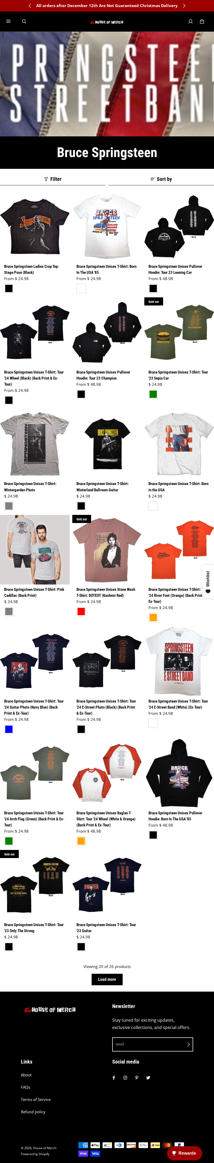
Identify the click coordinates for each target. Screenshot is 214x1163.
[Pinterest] (136, 1077)
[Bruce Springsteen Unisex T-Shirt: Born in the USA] (179, 444)
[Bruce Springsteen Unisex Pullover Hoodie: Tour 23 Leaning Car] (179, 226)
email (120, 1044)
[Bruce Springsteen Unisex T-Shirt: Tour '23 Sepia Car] (179, 332)
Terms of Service (36, 1099)
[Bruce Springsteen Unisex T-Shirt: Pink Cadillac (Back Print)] (35, 550)
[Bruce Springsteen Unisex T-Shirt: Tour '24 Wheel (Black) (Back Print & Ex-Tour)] (35, 332)
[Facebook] (114, 1077)
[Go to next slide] (184, 6)
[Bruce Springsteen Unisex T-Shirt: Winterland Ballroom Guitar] (107, 444)
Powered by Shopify (35, 1154)
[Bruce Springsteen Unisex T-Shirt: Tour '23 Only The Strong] (35, 885)
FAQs (25, 1087)
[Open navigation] (12, 21)
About (26, 1075)
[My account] (190, 21)
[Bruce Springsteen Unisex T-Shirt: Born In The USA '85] (107, 226)
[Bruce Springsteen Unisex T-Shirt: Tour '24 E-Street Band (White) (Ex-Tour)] (179, 661)
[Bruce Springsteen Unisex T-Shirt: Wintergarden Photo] (35, 444)
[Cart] (202, 21)
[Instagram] (125, 1077)
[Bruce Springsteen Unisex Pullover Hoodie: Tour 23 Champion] (107, 332)
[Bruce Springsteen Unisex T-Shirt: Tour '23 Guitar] (107, 885)
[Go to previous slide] (30, 6)
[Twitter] (148, 1077)
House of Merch (44, 1148)
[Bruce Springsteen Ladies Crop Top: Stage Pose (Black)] (35, 226)
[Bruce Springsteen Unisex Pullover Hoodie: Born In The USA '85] (179, 773)
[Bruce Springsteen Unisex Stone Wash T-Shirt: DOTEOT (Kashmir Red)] (107, 550)
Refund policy (33, 1112)
